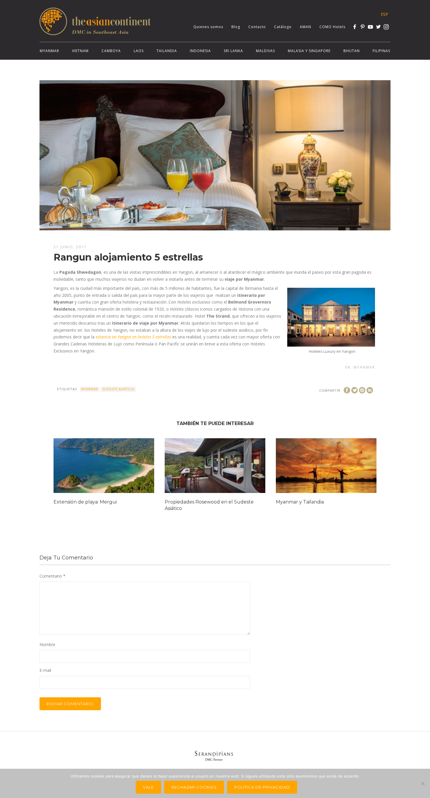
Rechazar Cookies (194, 787)
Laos (139, 50)
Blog (235, 26)
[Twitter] (378, 26)
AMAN (305, 26)
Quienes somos (208, 26)
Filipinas (381, 50)
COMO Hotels (332, 26)
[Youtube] (370, 26)
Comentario (52, 576)
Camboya (111, 50)
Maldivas (265, 50)
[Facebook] (354, 26)
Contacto (257, 26)
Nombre (47, 644)
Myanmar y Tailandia (300, 502)
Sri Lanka (233, 50)
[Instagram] (386, 26)
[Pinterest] (362, 26)
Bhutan (351, 50)
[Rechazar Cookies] (423, 783)
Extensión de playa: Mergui (85, 502)
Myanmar (49, 50)
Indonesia (200, 50)
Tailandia (166, 50)
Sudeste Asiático (118, 389)
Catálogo (283, 26)
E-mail (45, 670)
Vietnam (80, 50)
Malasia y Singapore (309, 50)
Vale (148, 787)
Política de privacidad (262, 787)
